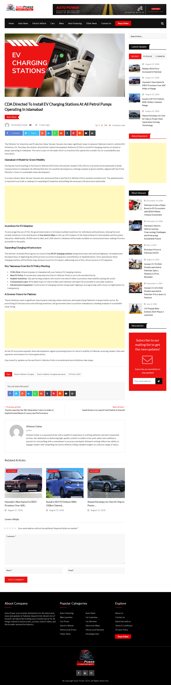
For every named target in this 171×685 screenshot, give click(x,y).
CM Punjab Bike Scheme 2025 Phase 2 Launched (154, 311)
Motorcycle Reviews (95, 629)
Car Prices (64, 621)
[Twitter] (17, 393)
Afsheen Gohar (34, 426)
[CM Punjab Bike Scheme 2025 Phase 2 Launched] (135, 308)
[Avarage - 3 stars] (10, 528)
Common (160, 56)
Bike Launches (66, 617)
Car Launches (92, 617)
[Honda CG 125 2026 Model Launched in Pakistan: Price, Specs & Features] (135, 287)
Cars (52, 23)
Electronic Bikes (93, 625)
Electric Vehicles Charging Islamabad (51, 374)
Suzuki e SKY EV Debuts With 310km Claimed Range (153, 102)
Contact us (120, 617)
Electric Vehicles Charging (24, 374)
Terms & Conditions (124, 625)
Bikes (61, 23)
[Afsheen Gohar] (30, 125)
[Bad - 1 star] (5, 528)
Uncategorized (92, 634)
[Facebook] (10, 393)
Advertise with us (123, 621)
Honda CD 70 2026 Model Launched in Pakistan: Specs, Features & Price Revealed (153, 270)
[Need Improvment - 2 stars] (7, 528)
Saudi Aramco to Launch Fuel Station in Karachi (103, 410)
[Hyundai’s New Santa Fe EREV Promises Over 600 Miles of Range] (134, 81)
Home (11, 23)
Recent (135, 56)
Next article (118, 407)
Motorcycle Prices (68, 629)
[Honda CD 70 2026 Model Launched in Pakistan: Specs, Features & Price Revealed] (135, 264)
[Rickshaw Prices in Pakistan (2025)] (135, 249)
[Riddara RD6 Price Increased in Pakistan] (134, 67)
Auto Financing (75, 23)
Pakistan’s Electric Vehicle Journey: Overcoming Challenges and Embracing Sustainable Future (155, 232)
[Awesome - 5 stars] (15, 528)
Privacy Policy (121, 629)
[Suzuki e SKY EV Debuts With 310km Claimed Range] (134, 97)
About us (119, 613)
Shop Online (123, 23)
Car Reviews (91, 621)
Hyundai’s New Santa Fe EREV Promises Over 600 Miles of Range (153, 85)
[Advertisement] (65, 204)
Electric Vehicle (39, 23)
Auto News (23, 23)
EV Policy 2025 (75, 374)
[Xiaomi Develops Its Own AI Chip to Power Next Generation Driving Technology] (134, 114)
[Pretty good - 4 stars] (12, 528)
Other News (91, 23)
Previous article (13, 407)
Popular (147, 56)
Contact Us (106, 23)
